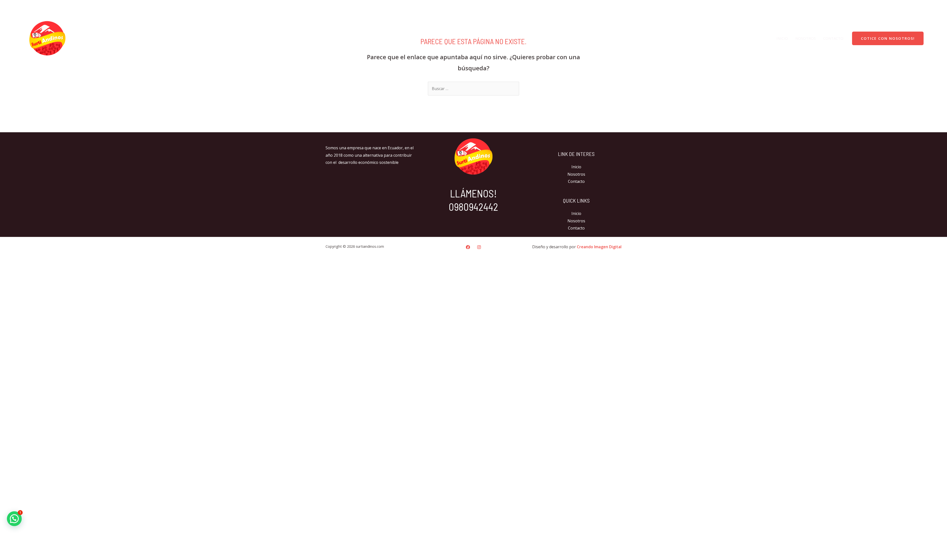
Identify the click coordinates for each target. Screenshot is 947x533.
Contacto (833, 38)
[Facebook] (924, 6)
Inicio (782, 38)
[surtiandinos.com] (47, 37)
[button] (14, 518)
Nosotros (805, 38)
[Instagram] (934, 6)
